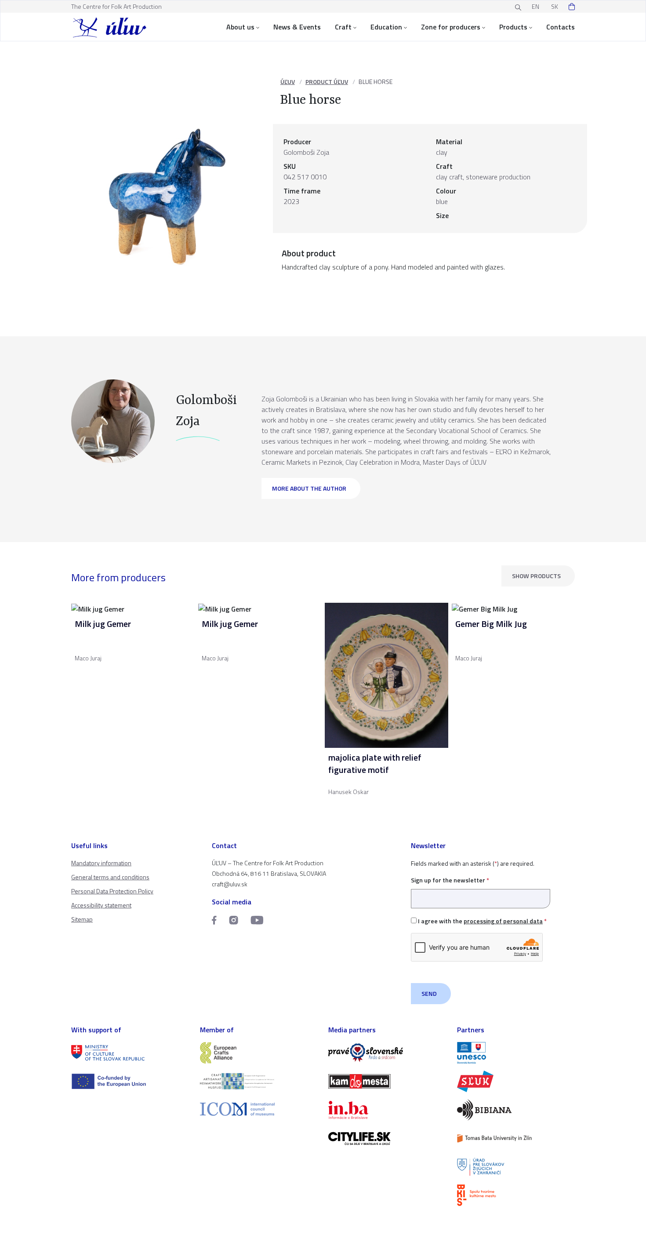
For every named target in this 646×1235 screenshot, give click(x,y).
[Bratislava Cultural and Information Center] (516, 1195)
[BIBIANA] (516, 1110)
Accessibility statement (101, 905)
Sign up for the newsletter (450, 880)
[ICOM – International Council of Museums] (259, 1109)
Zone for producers (450, 27)
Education (386, 27)
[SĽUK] (516, 1081)
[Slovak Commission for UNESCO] (516, 1053)
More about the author (309, 488)
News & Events (297, 27)
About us (240, 27)
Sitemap (82, 919)
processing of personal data (503, 920)
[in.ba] (387, 1110)
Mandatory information (101, 862)
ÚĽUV (287, 81)
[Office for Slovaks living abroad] (516, 1167)
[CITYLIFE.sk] (387, 1138)
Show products (536, 575)
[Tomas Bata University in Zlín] (516, 1138)
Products (513, 27)
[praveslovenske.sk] (387, 1053)
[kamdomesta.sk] (387, 1081)
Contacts (560, 27)
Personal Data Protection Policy (112, 891)
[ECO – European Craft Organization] (259, 1081)
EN (535, 6)
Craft (343, 27)
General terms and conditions (110, 877)
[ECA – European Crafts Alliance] (259, 1053)
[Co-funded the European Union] (130, 1081)
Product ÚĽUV (326, 81)
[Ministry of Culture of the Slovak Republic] (130, 1053)
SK (554, 6)
